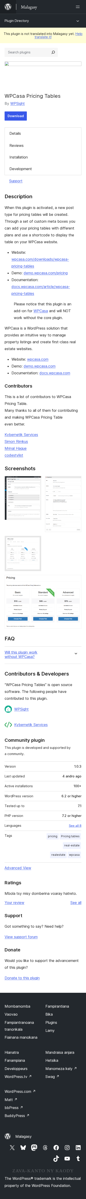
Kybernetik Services (21, 434)
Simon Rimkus (16, 441)
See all (75, 902)
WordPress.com (20, 1091)
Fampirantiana (57, 1006)
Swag (52, 1076)
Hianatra (12, 1052)
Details (15, 133)
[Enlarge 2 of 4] (75, 482)
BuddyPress (17, 1115)
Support (15, 181)
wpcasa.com (37, 359)
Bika (49, 1014)
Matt (11, 1099)
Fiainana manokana (21, 1037)
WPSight (17, 103)
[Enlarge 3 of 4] (35, 542)
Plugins (51, 1022)
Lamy (50, 1030)
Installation (18, 157)
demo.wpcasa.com (39, 366)
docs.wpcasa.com (54, 373)
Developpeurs (16, 1068)
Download (16, 116)
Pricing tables (70, 836)
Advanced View (18, 868)
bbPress (14, 1107)
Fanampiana (15, 1060)
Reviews (16, 145)
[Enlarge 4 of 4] (75, 581)
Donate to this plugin (22, 978)
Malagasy (23, 1136)
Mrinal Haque (16, 448)
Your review (14, 902)
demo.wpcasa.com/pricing (46, 273)
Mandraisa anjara (59, 1052)
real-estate (72, 845)
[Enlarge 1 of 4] (35, 482)
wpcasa (74, 854)
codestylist (14, 455)
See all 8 (75, 825)
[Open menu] (78, 7)
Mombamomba (17, 1006)
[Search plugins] (53, 52)
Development (20, 168)
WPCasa (40, 311)
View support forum (21, 937)
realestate (58, 854)
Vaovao (11, 1014)
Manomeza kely (61, 1068)
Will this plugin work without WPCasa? (21, 654)
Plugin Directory (17, 21)
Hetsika (51, 1060)
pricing (52, 836)
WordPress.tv (18, 1076)
